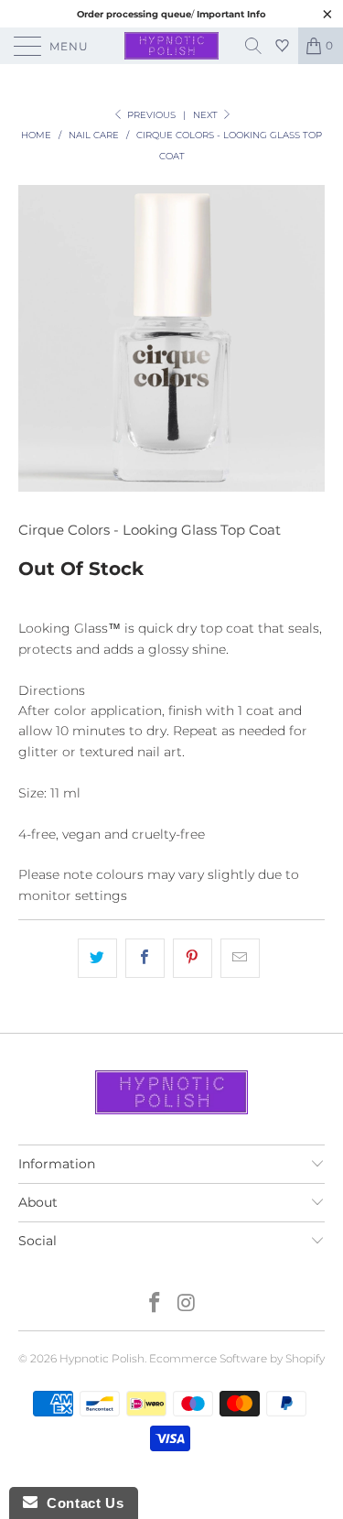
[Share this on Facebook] (145, 958)
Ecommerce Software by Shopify (237, 1358)
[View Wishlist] (284, 46)
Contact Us (80, 1503)
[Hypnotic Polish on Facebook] (154, 1304)
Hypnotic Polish (102, 1358)
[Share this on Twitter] (97, 958)
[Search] (259, 46)
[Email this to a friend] (240, 958)
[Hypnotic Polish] (172, 45)
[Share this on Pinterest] (192, 958)
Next (206, 115)
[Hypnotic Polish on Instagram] (186, 1304)
